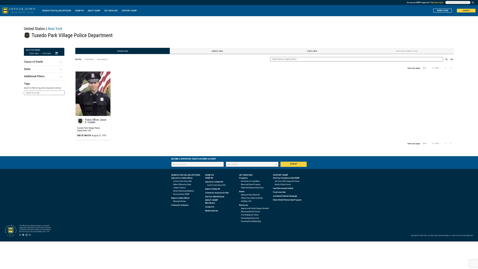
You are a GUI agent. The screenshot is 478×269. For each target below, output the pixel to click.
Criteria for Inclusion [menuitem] (179, 205)
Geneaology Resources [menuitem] (250, 218)
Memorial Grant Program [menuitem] (251, 184)
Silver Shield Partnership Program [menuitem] (287, 200)
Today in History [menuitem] (179, 188)
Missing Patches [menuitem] (179, 201)
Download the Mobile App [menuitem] (251, 221)
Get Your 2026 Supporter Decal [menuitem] (287, 181)
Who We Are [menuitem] (210, 203)
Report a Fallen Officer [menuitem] (180, 198)
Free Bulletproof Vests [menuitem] (250, 215)
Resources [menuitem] (243, 205)
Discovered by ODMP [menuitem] (181, 194)
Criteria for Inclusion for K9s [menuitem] (217, 193)
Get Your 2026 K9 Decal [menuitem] (214, 197)
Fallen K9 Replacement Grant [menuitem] (252, 188)
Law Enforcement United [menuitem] (283, 188)
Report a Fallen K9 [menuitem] (212, 189)
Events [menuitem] (242, 192)
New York (55, 28)
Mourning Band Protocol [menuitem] (250, 212)
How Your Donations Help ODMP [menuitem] (286, 178)
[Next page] (450, 68)
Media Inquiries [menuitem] (211, 211)
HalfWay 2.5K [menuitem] (246, 201)
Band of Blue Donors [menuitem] (283, 184)
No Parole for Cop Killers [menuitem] (250, 181)
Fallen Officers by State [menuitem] (182, 184)
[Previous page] (445, 68)
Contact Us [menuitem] (209, 207)
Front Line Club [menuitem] (279, 192)
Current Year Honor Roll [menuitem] (182, 181)
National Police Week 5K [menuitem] (250, 195)
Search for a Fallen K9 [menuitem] (214, 182)
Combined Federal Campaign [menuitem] (285, 196)
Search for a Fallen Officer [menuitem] (182, 178)
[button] (44, 62)
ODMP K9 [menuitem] (209, 178)
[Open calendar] (56, 53)
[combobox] (45, 93)
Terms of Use (456, 235)
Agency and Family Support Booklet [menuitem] (255, 208)
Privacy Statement (467, 235)
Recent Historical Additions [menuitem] (183, 191)
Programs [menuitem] (243, 178)
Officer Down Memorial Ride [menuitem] (252, 198)
